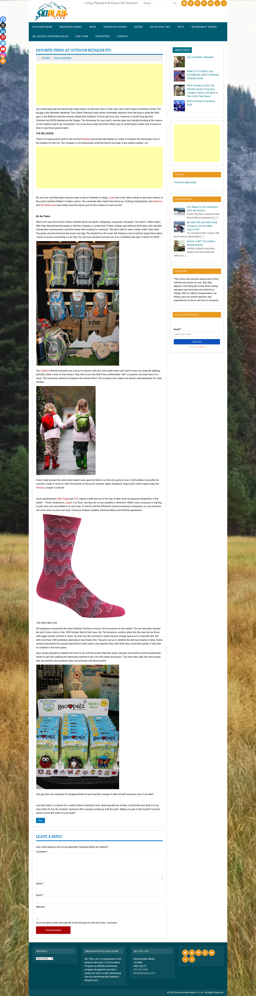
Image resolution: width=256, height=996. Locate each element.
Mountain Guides (71, 27)
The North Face (48, 205)
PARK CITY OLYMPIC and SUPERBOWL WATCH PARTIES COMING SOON (203, 75)
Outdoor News (42, 27)
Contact (122, 36)
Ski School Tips (160, 27)
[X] (3, 25)
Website (40, 907)
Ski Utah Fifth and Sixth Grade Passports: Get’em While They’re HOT (202, 226)
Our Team (81, 36)
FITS (76, 498)
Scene (138, 27)
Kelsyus (40, 487)
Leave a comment (62, 58)
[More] (3, 61)
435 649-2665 (140, 969)
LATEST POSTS (182, 50)
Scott (112, 197)
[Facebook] (3, 19)
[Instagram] (3, 55)
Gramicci (157, 201)
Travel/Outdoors (115, 27)
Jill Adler (46, 58)
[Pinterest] (3, 37)
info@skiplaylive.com (144, 973)
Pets (180, 27)
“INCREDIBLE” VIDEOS (204, 27)
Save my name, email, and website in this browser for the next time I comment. (76, 923)
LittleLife (45, 370)
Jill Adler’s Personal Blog (50, 36)
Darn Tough (63, 498)
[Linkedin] (3, 31)
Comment (42, 852)
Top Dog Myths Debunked (200, 57)
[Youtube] (3, 49)
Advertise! (102, 36)
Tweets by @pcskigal (185, 182)
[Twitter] (3, 43)
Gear (92, 27)
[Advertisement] (99, 84)
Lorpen (68, 502)
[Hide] (1, 67)
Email (39, 895)
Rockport (86, 139)
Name (40, 883)
